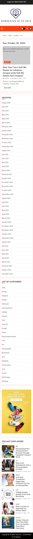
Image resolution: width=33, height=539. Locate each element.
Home (4, 332)
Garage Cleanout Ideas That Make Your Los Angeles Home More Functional (22, 524)
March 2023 (6, 262)
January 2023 (6, 270)
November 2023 (7, 230)
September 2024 (7, 194)
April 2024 (5, 214)
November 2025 (7, 139)
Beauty (4, 292)
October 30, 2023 (17, 78)
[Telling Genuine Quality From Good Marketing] (8, 494)
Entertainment (7, 308)
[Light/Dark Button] (23, 28)
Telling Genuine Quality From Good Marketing (23, 494)
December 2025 (7, 134)
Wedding (5, 381)
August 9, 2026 (21, 513)
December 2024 (7, 182)
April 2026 (5, 119)
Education (5, 304)
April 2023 (5, 258)
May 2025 (5, 162)
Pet (3, 345)
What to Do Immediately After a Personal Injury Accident (23, 466)
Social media (6, 365)
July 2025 (5, 154)
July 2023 (5, 246)
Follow (30, 28)
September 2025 (7, 146)
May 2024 (5, 210)
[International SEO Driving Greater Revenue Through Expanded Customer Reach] (8, 451)
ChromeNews (27, 535)
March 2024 (6, 218)
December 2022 (7, 274)
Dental (4, 300)
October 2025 (6, 142)
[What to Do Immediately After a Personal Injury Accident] (8, 465)
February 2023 (7, 266)
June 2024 (5, 206)
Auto (3, 288)
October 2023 (6, 234)
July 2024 (5, 202)
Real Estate (6, 353)
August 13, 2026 (22, 499)
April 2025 (5, 166)
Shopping (5, 361)
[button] (2, 28)
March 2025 (6, 170)
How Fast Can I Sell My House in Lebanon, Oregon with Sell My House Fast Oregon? (14, 71)
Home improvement (9, 336)
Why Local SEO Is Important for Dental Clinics (22, 508)
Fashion (4, 312)
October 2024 (6, 190)
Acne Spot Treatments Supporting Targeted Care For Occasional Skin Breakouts (23, 482)
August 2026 (6, 103)
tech (3, 369)
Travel (4, 373)
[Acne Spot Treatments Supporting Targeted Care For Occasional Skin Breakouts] (8, 480)
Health (4, 328)
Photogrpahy (6, 349)
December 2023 (7, 226)
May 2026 (5, 115)
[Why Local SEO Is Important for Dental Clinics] (8, 508)
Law (3, 340)
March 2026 (6, 123)
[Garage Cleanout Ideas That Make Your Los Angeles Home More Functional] (8, 522)
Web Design (6, 377)
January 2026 (6, 131)
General (4, 324)
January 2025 (6, 178)
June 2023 (5, 250)
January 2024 (6, 222)
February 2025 (7, 174)
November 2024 (7, 186)
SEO (3, 357)
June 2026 (5, 111)
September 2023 (7, 238)
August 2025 (6, 150)
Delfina (6, 78)
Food (3, 320)
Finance (4, 316)
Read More (7, 88)
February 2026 (7, 127)
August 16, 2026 (22, 471)
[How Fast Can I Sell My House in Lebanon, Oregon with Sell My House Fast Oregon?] (16, 55)
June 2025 (5, 158)
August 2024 (6, 198)
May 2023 (5, 254)
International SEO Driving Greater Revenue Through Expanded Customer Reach (23, 453)
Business (7, 62)
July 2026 (5, 107)
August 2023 (6, 242)
